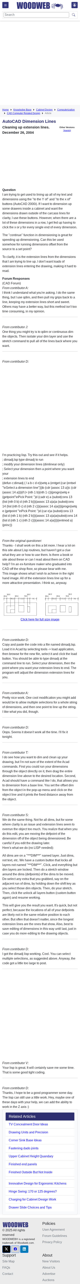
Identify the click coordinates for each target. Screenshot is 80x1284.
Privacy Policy (52, 1242)
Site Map (8, 1261)
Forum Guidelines (54, 1235)
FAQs (6, 1267)
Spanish (67, 130)
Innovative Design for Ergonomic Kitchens (37, 1183)
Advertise (48, 1273)
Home (5, 109)
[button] (6, 1249)
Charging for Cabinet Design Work (32, 1199)
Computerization (66, 109)
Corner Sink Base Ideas (25, 1140)
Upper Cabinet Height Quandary (31, 1156)
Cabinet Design (44, 109)
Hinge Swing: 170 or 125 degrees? (33, 1191)
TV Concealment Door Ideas (28, 1124)
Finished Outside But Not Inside (30, 1172)
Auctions (48, 1280)
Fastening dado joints (23, 1148)
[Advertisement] (40, 64)
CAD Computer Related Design (23, 113)
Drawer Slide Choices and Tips (30, 1207)
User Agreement (53, 1229)
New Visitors (51, 1261)
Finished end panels (23, 1164)
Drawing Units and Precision (28, 1132)
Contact (7, 1273)
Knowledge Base (22, 109)
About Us (48, 1267)
